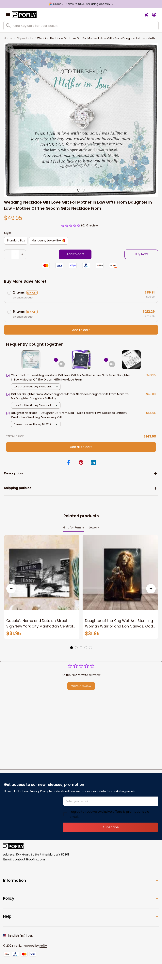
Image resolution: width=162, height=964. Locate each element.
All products (25, 38)
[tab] (78, 190)
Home (8, 38)
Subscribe (111, 827)
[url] (43, 946)
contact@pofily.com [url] (29, 859)
